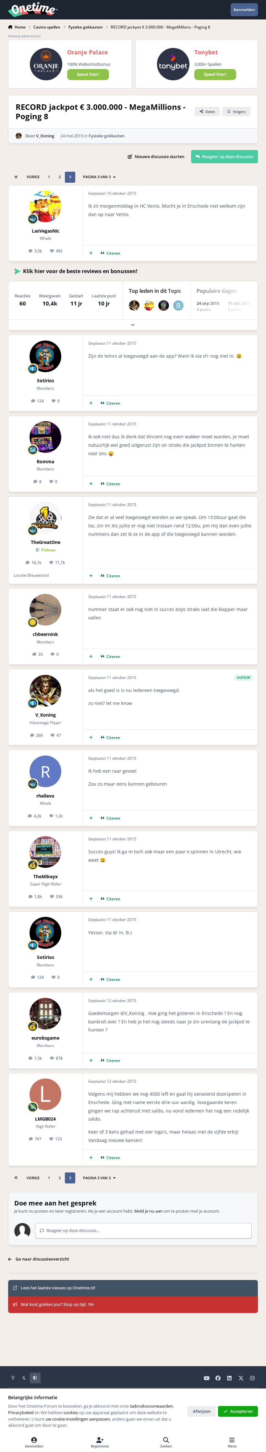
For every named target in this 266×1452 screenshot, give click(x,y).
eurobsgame (45, 1038)
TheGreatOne (45, 542)
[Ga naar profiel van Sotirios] (163, 305)
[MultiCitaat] (91, 253)
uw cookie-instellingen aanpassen (77, 1419)
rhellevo (45, 796)
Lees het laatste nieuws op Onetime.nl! (58, 1288)
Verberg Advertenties (24, 36)
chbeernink (45, 634)
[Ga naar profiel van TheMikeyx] (45, 852)
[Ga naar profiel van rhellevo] (45, 771)
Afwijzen (202, 1411)
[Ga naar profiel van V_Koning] (19, 136)
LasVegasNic (45, 231)
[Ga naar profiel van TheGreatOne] (45, 518)
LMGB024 (45, 1119)
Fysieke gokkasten (107, 136)
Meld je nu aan (148, 1211)
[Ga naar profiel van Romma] (45, 437)
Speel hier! (88, 74)
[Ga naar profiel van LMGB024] (45, 1094)
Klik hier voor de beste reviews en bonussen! (80, 271)
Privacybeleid (21, 1412)
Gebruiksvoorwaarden (151, 1406)
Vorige (33, 176)
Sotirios (45, 380)
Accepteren (241, 1411)
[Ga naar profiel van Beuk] (178, 305)
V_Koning (45, 136)
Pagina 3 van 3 (97, 176)
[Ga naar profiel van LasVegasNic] (45, 206)
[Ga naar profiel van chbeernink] (45, 610)
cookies (71, 1412)
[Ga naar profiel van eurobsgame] (45, 1014)
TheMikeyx (45, 876)
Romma (45, 461)
